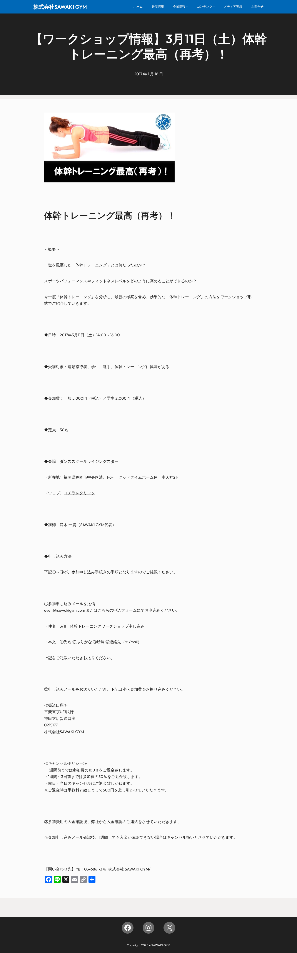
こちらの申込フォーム (117, 610)
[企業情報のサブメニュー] (187, 7)
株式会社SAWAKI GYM (60, 6)
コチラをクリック (79, 492)
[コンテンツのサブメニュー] (214, 7)
